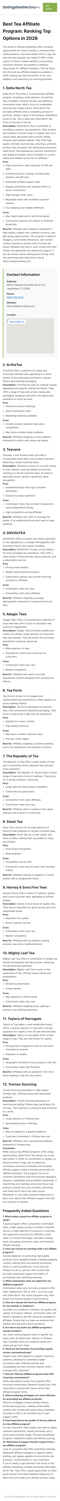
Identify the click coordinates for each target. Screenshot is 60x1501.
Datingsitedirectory (19, 7)
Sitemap (52, 1496)
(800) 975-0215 (15, 297)
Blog (38, 7)
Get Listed (48, 7)
